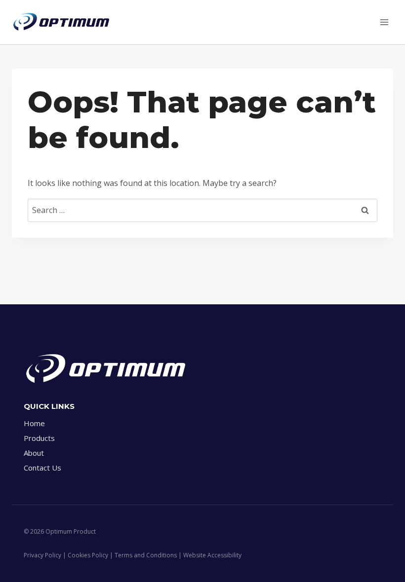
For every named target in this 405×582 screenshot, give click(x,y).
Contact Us (42, 468)
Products (39, 438)
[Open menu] (384, 22)
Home (34, 423)
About (34, 453)
